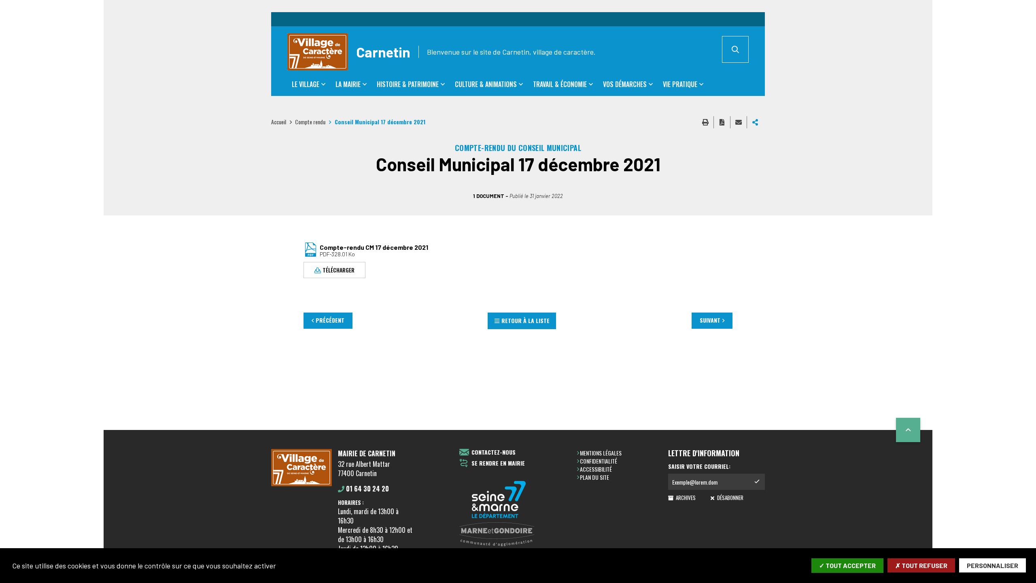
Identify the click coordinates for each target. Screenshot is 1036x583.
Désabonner (729, 498)
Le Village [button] (305, 84)
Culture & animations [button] (486, 84)
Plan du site (594, 477)
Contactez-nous (493, 452)
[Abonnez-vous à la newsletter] (757, 482)
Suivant (710, 320)
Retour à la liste (525, 320)
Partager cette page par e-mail (738, 122)
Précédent (330, 320)
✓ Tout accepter (847, 565)
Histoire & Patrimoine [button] (408, 84)
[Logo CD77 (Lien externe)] (499, 500)
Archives (685, 498)
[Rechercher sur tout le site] (735, 49)
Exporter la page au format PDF (722, 122)
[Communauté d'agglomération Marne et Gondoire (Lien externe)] (499, 534)
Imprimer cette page (705, 122)
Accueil (278, 121)
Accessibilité (596, 469)
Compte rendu (310, 121)
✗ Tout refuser (921, 565)
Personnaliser (992, 565)
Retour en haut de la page (908, 430)
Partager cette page (755, 122)
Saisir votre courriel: (699, 466)
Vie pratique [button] (680, 84)
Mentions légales (601, 453)
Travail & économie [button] (560, 84)
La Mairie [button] (348, 84)
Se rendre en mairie (498, 463)
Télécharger (339, 269)
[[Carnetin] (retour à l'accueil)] (301, 484)
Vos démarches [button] (625, 84)
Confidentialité (598, 461)
